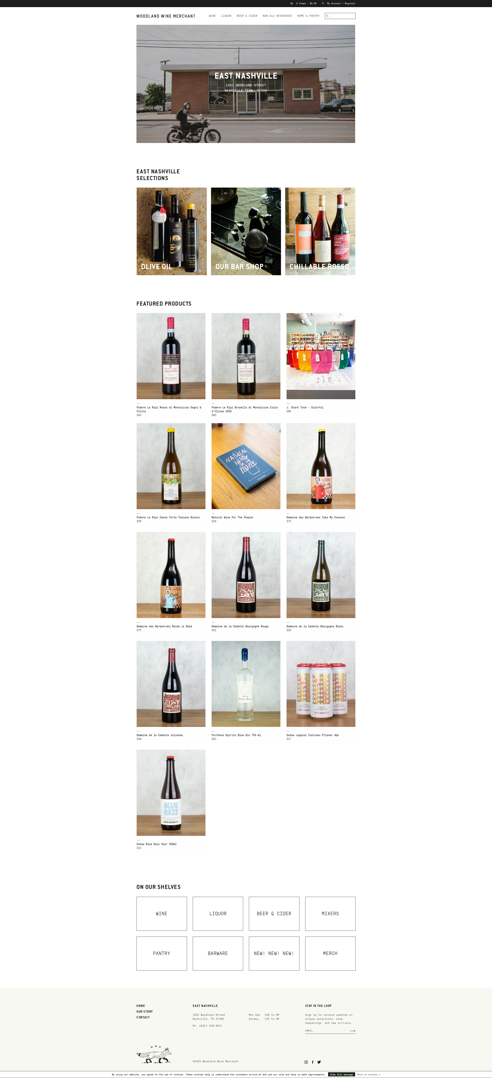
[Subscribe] (352, 1031)
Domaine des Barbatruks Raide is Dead (164, 626)
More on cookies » (368, 1074)
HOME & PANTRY (308, 15)
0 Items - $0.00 (306, 3)
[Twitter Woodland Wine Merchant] (319, 1062)
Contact (143, 1017)
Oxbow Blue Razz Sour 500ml (157, 844)
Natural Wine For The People (232, 517)
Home (140, 1006)
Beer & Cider (247, 15)
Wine (212, 15)
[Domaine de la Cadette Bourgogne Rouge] (246, 575)
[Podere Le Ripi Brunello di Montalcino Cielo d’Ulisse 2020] (246, 356)
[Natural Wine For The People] (246, 466)
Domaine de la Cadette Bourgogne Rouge (240, 626)
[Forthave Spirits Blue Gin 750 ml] (246, 684)
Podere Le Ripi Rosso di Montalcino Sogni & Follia (169, 409)
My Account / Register (341, 3)
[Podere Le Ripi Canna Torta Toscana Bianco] (171, 466)
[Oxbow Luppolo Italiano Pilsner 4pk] (321, 684)
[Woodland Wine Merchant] (167, 16)
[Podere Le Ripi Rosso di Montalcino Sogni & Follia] (171, 356)
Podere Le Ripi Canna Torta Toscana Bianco (168, 517)
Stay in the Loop (318, 1006)
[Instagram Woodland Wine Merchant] (306, 1062)
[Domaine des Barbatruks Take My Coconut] (321, 466)
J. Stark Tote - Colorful (305, 407)
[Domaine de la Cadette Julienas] (171, 684)
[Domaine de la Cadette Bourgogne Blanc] (321, 575)
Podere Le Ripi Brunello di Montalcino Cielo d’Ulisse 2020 (245, 409)
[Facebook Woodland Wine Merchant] (312, 1062)
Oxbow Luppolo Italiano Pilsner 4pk (313, 735)
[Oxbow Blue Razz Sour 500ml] (171, 793)
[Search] (327, 16)
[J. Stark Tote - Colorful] (321, 356)
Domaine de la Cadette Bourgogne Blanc (315, 626)
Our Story (144, 1012)
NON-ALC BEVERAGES (277, 15)
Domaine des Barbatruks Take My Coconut (316, 517)
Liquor (226, 15)
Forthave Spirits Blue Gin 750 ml (236, 735)
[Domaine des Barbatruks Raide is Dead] (171, 575)
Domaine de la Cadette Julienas (160, 735)
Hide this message (341, 1074)
